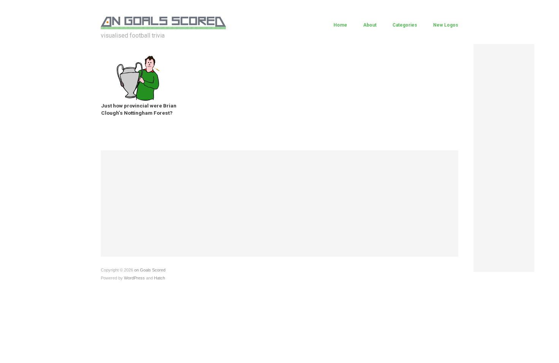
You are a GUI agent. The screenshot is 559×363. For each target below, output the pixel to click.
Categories (404, 25)
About (369, 25)
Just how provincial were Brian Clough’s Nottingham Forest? (138, 109)
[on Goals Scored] (163, 22)
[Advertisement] (503, 158)
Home (340, 25)
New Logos (445, 25)
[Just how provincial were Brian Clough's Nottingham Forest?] (138, 78)
